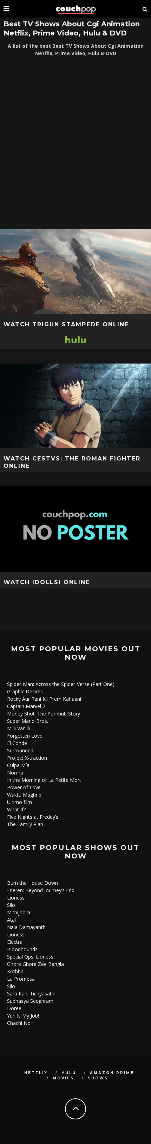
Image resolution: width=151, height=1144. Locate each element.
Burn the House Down (32, 883)
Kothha (15, 971)
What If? (16, 809)
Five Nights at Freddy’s (32, 816)
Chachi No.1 (20, 1023)
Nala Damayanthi (27, 927)
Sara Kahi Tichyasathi (31, 993)
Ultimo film (19, 802)
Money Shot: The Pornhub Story (43, 713)
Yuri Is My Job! (23, 1015)
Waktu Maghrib (24, 794)
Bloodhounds (22, 949)
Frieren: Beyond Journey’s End (40, 890)
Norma (15, 772)
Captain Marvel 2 (26, 706)
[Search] (145, 9)
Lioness (16, 897)
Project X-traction (27, 757)
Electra (14, 942)
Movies (63, 1078)
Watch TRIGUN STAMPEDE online (66, 324)
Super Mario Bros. (27, 721)
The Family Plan (25, 824)
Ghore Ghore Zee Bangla (35, 964)
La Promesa (21, 978)
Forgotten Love (24, 735)
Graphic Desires (25, 691)
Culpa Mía (18, 765)
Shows (98, 1078)
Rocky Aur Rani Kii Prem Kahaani (44, 698)
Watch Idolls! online (47, 582)
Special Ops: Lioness (30, 956)
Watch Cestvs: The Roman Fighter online (72, 462)
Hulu (68, 1073)
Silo (11, 905)
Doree (14, 1008)
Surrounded (20, 750)
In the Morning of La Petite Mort (44, 780)
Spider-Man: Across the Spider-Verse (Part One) (60, 684)
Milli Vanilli (18, 728)
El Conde (17, 743)
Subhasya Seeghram (30, 1001)
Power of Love (24, 787)
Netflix (36, 1073)
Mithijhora (18, 912)
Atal (11, 919)
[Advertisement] (75, 142)
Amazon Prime (112, 1073)
